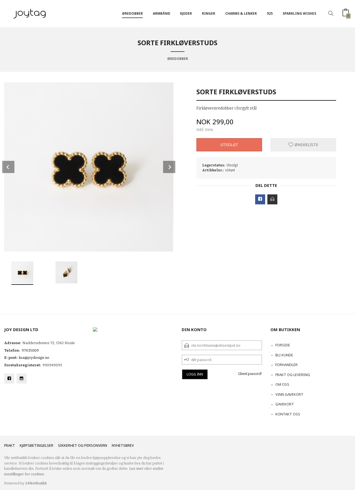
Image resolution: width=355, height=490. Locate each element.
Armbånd (161, 13)
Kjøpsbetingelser (36, 445)
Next (169, 167)
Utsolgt (229, 144)
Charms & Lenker (241, 13)
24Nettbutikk (36, 483)
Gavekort (284, 404)
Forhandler (286, 364)
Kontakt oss (287, 414)
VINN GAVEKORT (289, 394)
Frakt (9, 445)
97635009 (30, 350)
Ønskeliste (305, 144)
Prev (8, 167)
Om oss (282, 384)
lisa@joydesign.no (34, 358)
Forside (282, 344)
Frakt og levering (292, 374)
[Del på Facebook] (260, 199)
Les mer (136, 468)
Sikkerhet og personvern (82, 445)
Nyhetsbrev (123, 445)
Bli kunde (284, 354)
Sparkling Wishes (299, 13)
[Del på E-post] (272, 199)
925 (270, 13)
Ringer (208, 13)
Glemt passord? (250, 374)
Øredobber (132, 13)
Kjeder (186, 13)
